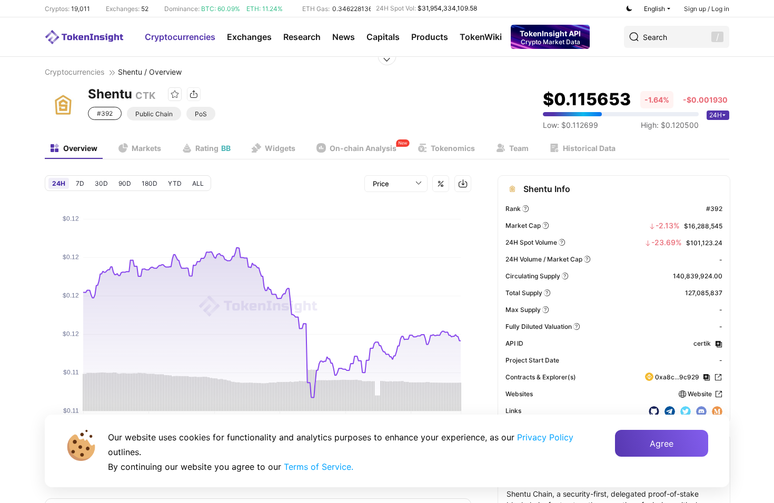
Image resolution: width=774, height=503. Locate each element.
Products (429, 37)
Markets (146, 148)
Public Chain (154, 114)
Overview (80, 148)
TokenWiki (481, 37)
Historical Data (589, 148)
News (343, 37)
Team (519, 148)
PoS (201, 114)
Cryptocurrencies (180, 37)
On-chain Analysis (363, 148)
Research (302, 37)
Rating (213, 148)
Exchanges (249, 37)
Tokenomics (453, 148)
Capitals (383, 37)
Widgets (280, 148)
